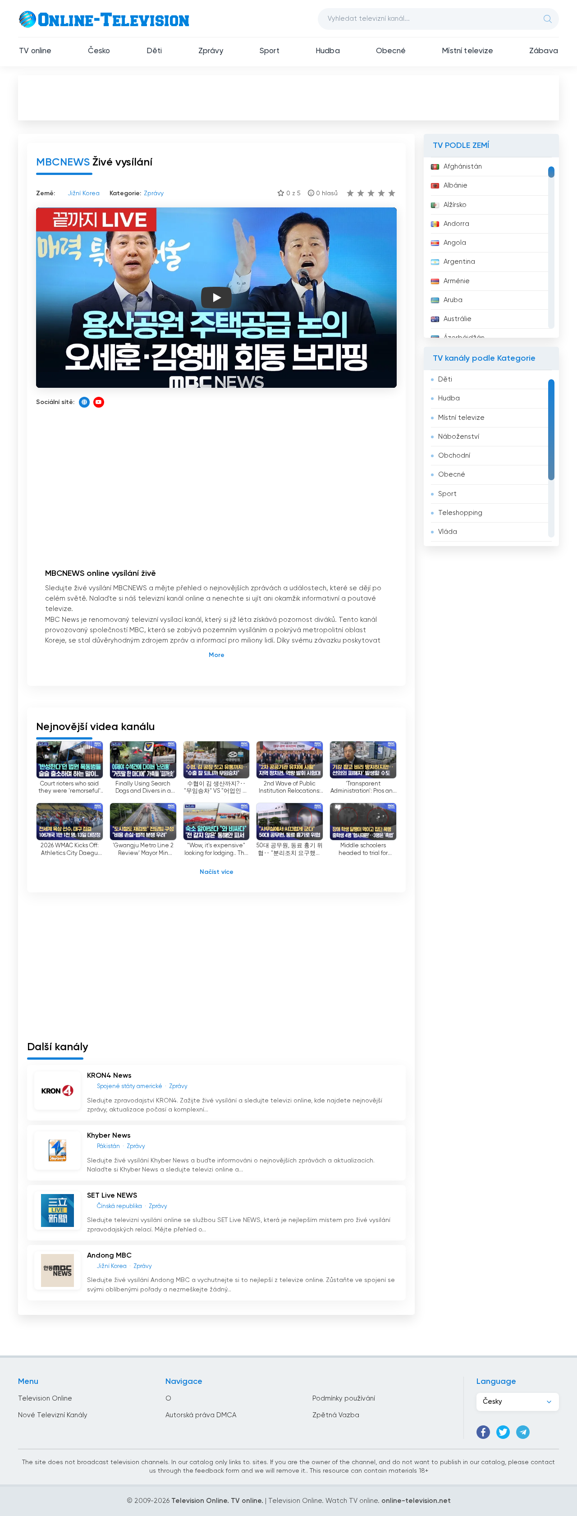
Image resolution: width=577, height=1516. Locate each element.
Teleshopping (460, 513)
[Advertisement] (288, 97)
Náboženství (458, 436)
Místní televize (467, 51)
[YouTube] (98, 402)
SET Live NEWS (112, 1195)
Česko (99, 51)
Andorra (456, 224)
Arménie (457, 281)
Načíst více (217, 872)
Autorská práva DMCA (200, 1415)
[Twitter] (503, 1432)
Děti (154, 51)
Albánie (455, 185)
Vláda (447, 531)
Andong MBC (109, 1255)
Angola (455, 242)
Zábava (543, 51)
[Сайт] (84, 402)
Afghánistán (463, 166)
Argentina (459, 261)
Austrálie (458, 319)
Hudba (328, 51)
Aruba (453, 300)
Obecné (391, 51)
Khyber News (109, 1135)
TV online (35, 51)
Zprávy (211, 51)
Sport (269, 51)
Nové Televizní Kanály (52, 1415)
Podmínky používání (343, 1398)
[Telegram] (523, 1432)
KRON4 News (109, 1076)
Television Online (45, 1398)
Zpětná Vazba (335, 1415)
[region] (491, 247)
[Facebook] (483, 1432)
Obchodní (454, 455)
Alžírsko (455, 205)
